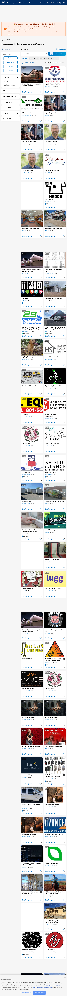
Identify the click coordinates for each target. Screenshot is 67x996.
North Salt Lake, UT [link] (26, 115)
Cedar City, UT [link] (25, 88)
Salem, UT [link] (24, 534)
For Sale (10, 58)
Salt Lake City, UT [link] (49, 273)
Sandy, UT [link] (47, 503)
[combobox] (10, 80)
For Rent (10, 66)
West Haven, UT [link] (48, 144)
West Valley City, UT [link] (49, 86)
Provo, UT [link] (47, 115)
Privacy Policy (56, 986)
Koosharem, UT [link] (25, 359)
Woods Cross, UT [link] (26, 331)
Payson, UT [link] (47, 896)
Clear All (24, 58)
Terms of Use (48, 986)
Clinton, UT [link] (47, 331)
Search (8, 40)
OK (65, 977)
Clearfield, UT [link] (25, 867)
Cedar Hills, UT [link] (48, 359)
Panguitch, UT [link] (48, 201)
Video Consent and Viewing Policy (42, 987)
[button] (16, 81)
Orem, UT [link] (47, 300)
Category (5, 80)
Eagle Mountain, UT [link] (26, 388)
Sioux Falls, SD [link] (48, 952)
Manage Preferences (26, 992)
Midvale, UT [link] (47, 562)
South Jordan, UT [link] (26, 417)
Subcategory (5, 84)
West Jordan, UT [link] (48, 388)
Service (10, 70)
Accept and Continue (39, 992)
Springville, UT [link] (25, 808)
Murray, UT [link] (47, 173)
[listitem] (32, 80)
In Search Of (10, 62)
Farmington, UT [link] (48, 662)
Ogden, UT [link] (24, 300)
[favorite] (40, 92)
